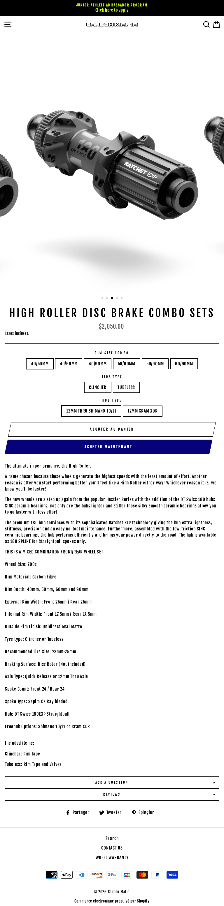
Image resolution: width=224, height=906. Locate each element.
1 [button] (103, 298)
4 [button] (117, 298)
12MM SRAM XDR (142, 411)
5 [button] (122, 298)
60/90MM (184, 364)
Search (112, 838)
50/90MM (155, 364)
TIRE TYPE (112, 377)
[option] (112, 8)
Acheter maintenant (109, 447)
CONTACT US (112, 848)
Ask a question (111, 782)
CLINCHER (97, 387)
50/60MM (126, 364)
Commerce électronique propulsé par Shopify (111, 901)
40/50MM (39, 364)
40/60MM (69, 364)
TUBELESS (126, 387)
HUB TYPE (112, 400)
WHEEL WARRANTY (112, 857)
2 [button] (107, 298)
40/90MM (97, 364)
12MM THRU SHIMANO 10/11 (91, 411)
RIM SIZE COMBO (112, 353)
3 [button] (112, 298)
